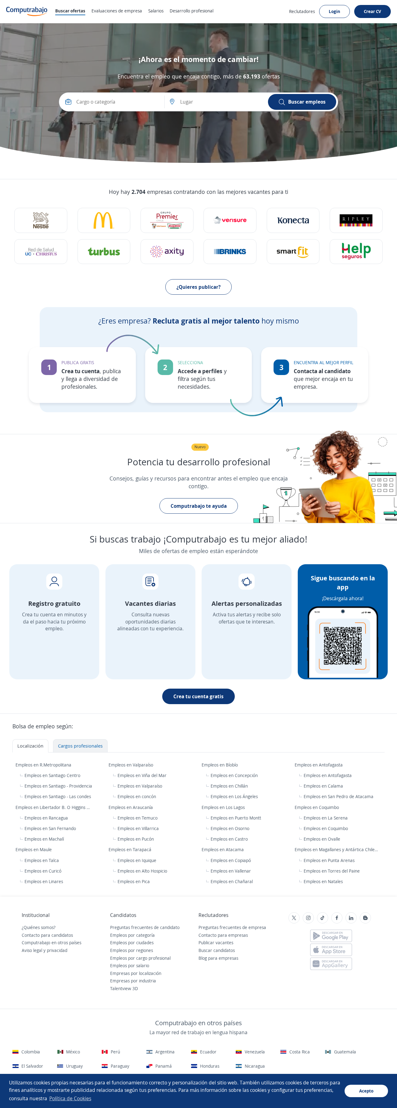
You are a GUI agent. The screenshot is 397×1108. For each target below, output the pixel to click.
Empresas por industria (133, 981)
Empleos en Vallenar (231, 871)
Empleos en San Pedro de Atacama (338, 796)
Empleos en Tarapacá (131, 849)
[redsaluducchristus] (41, 251)
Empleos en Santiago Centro (52, 775)
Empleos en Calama (323, 786)
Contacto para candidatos (47, 935)
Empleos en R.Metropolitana (44, 765)
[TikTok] (322, 918)
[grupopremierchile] (167, 220)
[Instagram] (308, 918)
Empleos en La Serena (326, 818)
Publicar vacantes (215, 942)
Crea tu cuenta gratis (198, 696)
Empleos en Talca (42, 860)
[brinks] (230, 251)
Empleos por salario (129, 965)
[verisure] (230, 220)
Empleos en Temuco (138, 818)
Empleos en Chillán (229, 786)
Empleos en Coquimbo (317, 807)
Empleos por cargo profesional (140, 958)
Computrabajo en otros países (51, 942)
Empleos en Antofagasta (319, 765)
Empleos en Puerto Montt (236, 818)
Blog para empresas (218, 958)
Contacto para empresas (223, 935)
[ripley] (356, 220)
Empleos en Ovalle (322, 839)
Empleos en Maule (34, 849)
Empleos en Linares (44, 881)
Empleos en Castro (229, 839)
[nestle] (41, 220)
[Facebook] (337, 918)
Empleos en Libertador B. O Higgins (51, 807)
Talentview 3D (124, 988)
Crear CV (372, 11)
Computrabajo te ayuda (199, 506)
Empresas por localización (135, 973)
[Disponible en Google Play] (331, 936)
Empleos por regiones (131, 950)
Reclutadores (302, 11)
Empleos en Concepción (234, 775)
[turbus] (104, 251)
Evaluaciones (116, 11)
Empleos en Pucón (136, 839)
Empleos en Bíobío (220, 765)
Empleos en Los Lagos (224, 807)
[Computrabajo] (26, 11)
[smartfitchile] (293, 251)
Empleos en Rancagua (46, 818)
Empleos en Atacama (223, 849)
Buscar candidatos (216, 950)
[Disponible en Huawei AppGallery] (331, 964)
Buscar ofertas (70, 11)
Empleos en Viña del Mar (142, 775)
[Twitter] (294, 918)
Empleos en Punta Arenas (329, 860)
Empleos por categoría (132, 935)
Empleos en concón (137, 796)
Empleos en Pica (134, 881)
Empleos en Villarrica (138, 828)
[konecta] (293, 220)
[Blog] (365, 918)
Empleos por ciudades (132, 942)
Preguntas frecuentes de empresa (232, 927)
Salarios (155, 11)
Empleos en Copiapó (231, 860)
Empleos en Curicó (43, 871)
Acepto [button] (366, 1091)
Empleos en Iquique (137, 860)
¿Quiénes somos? (39, 927)
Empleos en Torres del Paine (332, 871)
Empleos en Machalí (44, 839)
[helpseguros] (356, 251)
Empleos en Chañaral (232, 881)
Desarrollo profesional (191, 11)
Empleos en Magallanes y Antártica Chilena (337, 849)
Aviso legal (32, 950)
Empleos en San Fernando (50, 828)
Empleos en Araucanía (131, 807)
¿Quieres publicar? (198, 287)
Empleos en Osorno (230, 828)
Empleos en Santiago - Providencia (58, 786)
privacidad (57, 950)
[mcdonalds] (104, 220)
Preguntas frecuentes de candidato (145, 927)
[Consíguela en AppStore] (331, 950)
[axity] (167, 251)
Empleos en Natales (323, 881)
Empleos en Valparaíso (131, 765)
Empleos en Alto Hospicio (142, 871)
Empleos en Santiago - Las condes (58, 796)
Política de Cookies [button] (70, 1098)
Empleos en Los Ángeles (234, 796)
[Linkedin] (351, 918)
